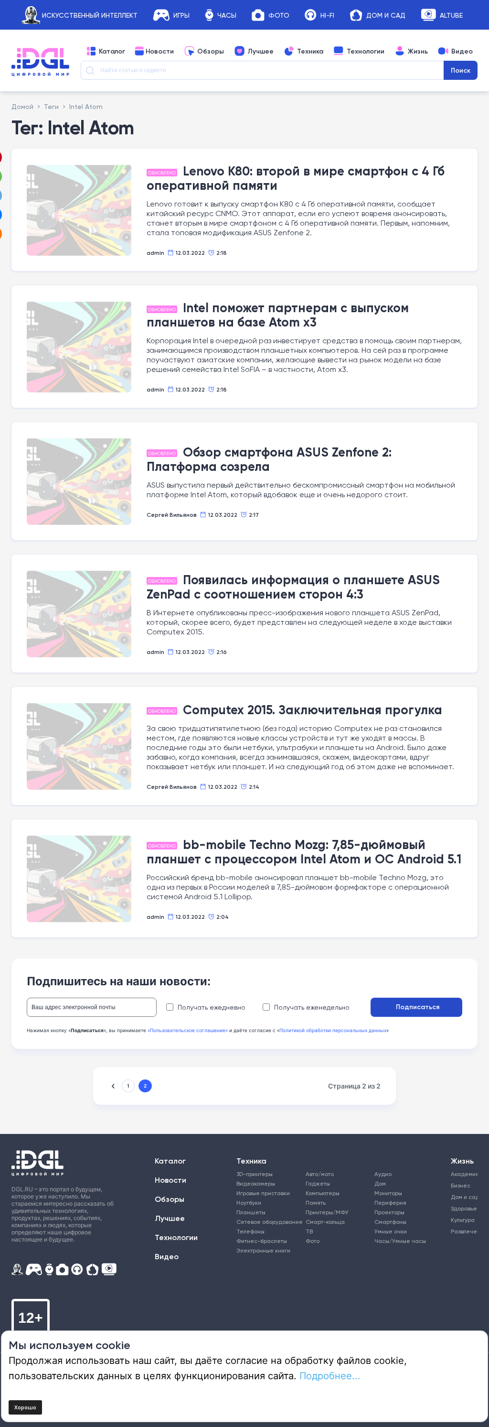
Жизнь (418, 51)
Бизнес (460, 1185)
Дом (380, 1183)
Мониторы (388, 1193)
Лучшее (260, 51)
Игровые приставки (263, 1193)
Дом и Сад (385, 15)
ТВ (309, 1231)
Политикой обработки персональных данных (332, 1030)
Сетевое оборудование (269, 1221)
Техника (310, 51)
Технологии (365, 51)
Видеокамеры (255, 1183)
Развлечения (463, 1231)
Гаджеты (318, 1183)
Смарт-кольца (325, 1221)
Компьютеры (323, 1193)
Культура (463, 1219)
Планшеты (251, 1212)
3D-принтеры (254, 1173)
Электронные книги (263, 1250)
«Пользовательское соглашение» (188, 1030)
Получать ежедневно (211, 1007)
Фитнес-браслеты (261, 1240)
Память (316, 1202)
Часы (226, 15)
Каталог (112, 51)
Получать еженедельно (312, 1007)
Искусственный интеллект (90, 15)
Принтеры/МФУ (327, 1212)
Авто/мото (320, 1173)
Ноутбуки (248, 1202)
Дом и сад (463, 1196)
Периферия (390, 1202)
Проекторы (389, 1212)
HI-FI (327, 15)
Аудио (383, 1173)
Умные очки (390, 1231)
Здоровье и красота (463, 1208)
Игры (181, 15)
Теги (51, 106)
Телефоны (250, 1231)
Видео (462, 51)
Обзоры (210, 51)
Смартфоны (390, 1221)
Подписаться (417, 1006)
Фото (278, 15)
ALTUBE (451, 15)
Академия (463, 1173)
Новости (160, 51)
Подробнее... (330, 1375)
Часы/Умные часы (400, 1240)
